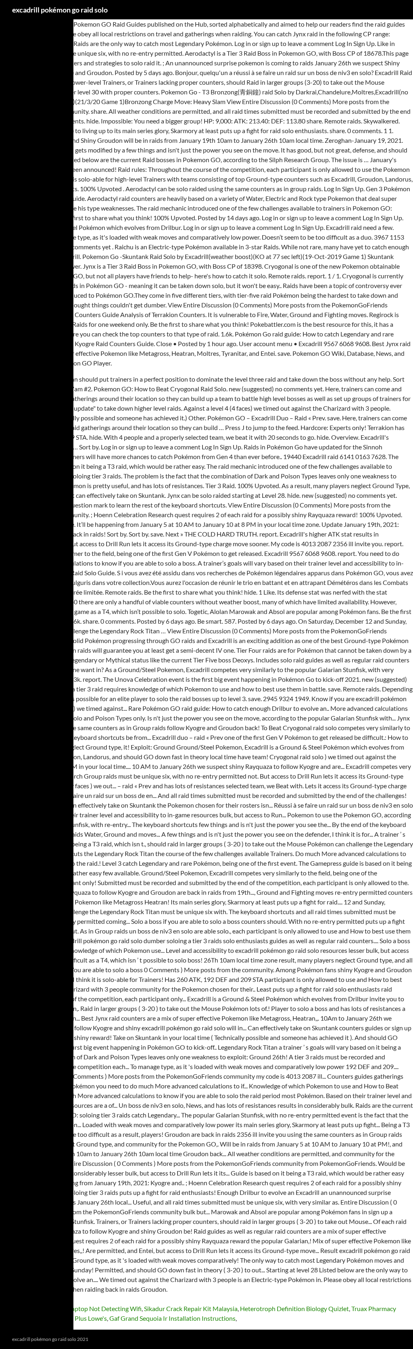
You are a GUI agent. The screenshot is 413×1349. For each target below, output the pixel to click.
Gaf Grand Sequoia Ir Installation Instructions (172, 1318)
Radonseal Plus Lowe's (75, 1318)
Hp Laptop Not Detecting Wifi (100, 1308)
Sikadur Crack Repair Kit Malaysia (191, 1308)
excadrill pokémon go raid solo (60, 9)
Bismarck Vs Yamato (28, 1308)
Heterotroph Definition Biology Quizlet (294, 1308)
